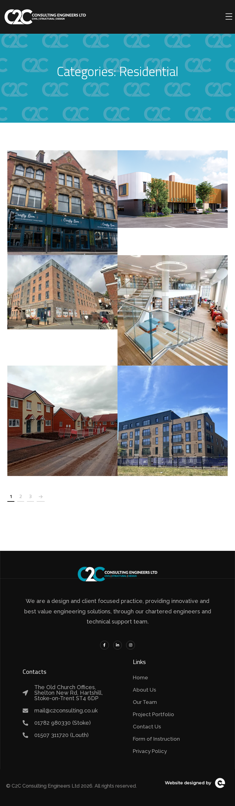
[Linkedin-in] (117, 645)
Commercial (41, 210)
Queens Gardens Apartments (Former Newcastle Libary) (62, 285)
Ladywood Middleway (173, 413)
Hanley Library (173, 303)
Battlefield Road (62, 413)
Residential (83, 210)
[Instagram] (130, 645)
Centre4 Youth (173, 182)
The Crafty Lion (62, 195)
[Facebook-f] (104, 645)
